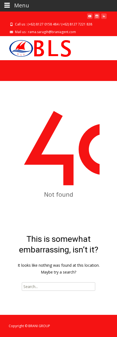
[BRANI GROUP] (35, 47)
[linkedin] (104, 18)
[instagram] (97, 18)
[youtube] (90, 18)
